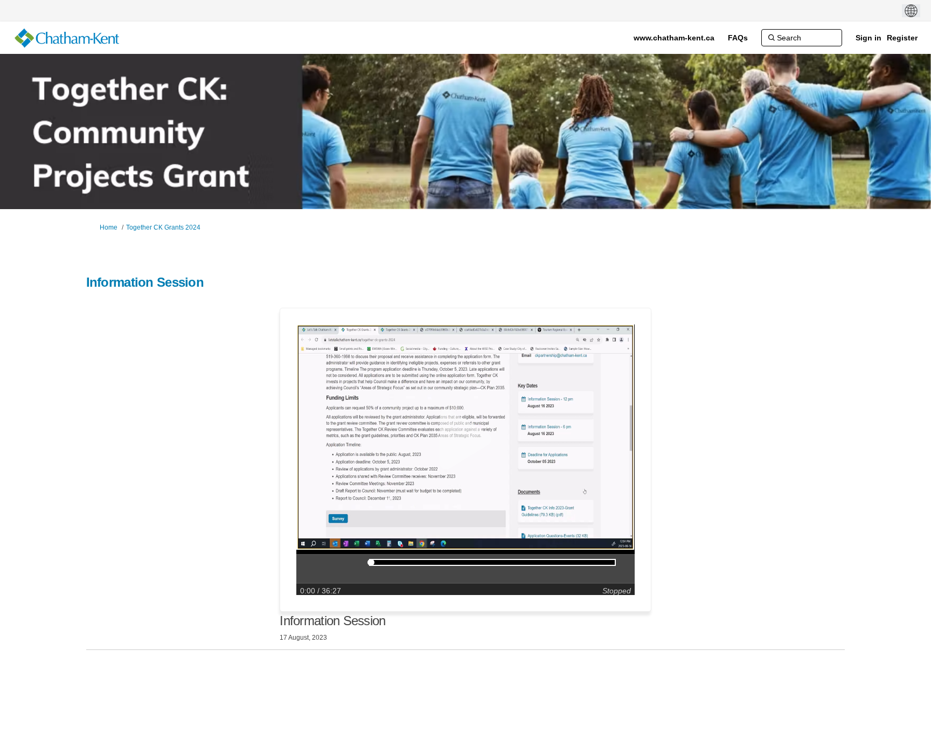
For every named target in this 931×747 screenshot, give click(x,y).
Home (108, 227)
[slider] (370, 562)
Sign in (868, 37)
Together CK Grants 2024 (163, 227)
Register (902, 37)
